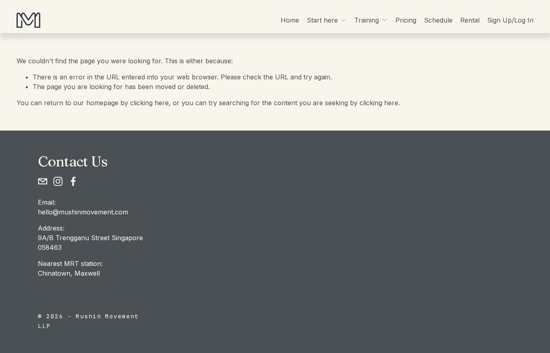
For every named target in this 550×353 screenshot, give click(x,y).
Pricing (405, 20)
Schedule (438, 20)
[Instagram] (58, 181)
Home (290, 20)
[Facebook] (73, 181)
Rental (470, 20)
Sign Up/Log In (510, 20)
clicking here (149, 103)
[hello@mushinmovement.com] (43, 181)
